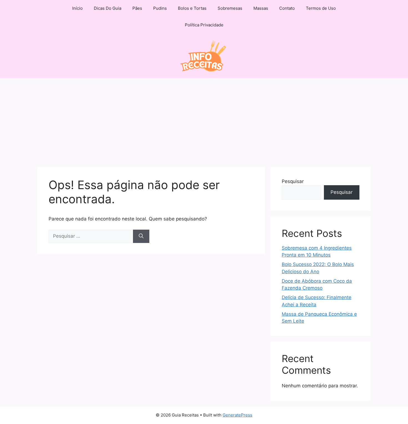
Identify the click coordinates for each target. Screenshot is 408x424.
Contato (287, 8)
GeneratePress (237, 415)
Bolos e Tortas (192, 8)
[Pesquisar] (141, 236)
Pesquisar (293, 181)
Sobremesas (230, 8)
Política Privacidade (204, 24)
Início (77, 8)
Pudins (160, 8)
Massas (260, 8)
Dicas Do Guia (107, 8)
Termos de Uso (321, 8)
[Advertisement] (204, 120)
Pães (137, 8)
